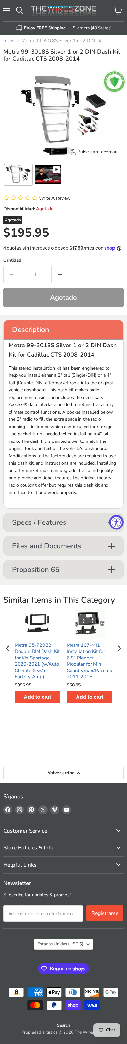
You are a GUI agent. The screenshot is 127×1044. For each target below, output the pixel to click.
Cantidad (12, 260)
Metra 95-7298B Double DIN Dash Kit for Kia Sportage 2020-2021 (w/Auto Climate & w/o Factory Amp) (37, 661)
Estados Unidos (60, 944)
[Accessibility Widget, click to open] (116, 522)
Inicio (8, 41)
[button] (18, 174)
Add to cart (37, 697)
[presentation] (7, 648)
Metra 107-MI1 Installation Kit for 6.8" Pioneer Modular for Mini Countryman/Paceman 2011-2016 (89, 661)
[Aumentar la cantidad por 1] (60, 274)
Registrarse (105, 913)
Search (63, 1025)
